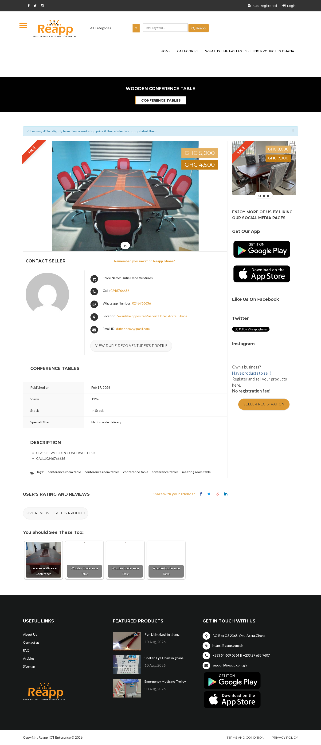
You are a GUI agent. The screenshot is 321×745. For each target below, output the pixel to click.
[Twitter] (209, 494)
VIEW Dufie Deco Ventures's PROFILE (131, 346)
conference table (135, 472)
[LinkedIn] (225, 494)
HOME (165, 51)
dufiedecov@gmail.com (133, 329)
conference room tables (102, 472)
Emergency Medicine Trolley (165, 681)
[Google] (217, 494)
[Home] (54, 28)
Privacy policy (285, 737)
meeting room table (196, 472)
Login (291, 6)
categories (188, 51)
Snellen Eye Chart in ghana (164, 658)
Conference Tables (161, 100)
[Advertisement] (92, 56)
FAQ (26, 650)
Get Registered (265, 6)
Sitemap (29, 666)
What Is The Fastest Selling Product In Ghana (249, 51)
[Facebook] (201, 494)
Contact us (31, 642)
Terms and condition (245, 737)
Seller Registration (263, 404)
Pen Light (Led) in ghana (162, 634)
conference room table (64, 472)
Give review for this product (56, 513)
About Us (30, 634)
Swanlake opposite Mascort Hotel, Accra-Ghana (152, 316)
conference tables (165, 472)
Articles (29, 658)
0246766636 (119, 291)
